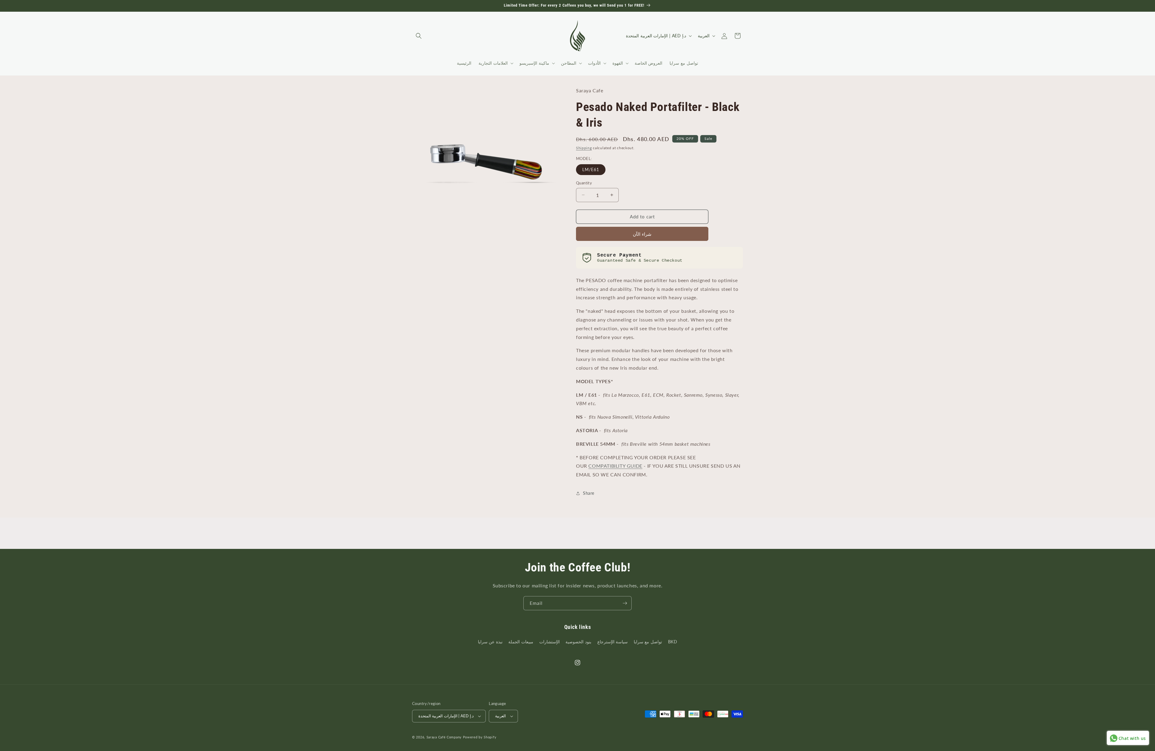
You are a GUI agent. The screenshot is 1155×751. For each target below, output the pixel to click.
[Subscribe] (624, 603)
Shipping (584, 148)
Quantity (584, 182)
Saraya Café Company (444, 737)
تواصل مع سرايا (648, 641)
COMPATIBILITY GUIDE (615, 466)
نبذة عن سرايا (490, 641)
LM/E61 (590, 169)
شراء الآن (642, 234)
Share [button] (588, 493)
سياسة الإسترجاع (612, 641)
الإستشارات (549, 641)
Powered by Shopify (480, 737)
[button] (418, 35)
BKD (672, 641)
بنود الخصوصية (578, 641)
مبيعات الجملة (520, 641)
